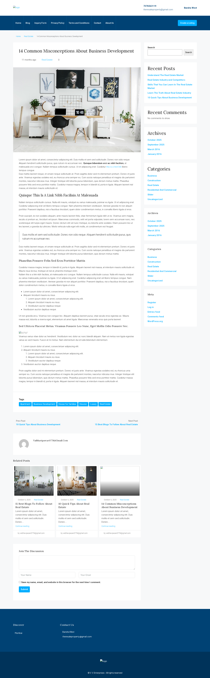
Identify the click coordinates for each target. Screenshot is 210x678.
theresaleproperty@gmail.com (158, 9)
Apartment (25, 404)
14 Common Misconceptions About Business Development (119, 505)
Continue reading (22, 526)
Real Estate (28, 36)
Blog (28, 23)
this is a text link (113, 167)
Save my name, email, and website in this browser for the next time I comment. (61, 582)
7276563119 (149, 6)
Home (18, 23)
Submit (24, 589)
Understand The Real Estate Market (166, 75)
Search (151, 47)
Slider (150, 194)
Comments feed (156, 316)
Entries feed (154, 312)
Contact (97, 23)
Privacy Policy (57, 23)
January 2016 (155, 154)
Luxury (93, 404)
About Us (109, 23)
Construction (154, 180)
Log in (151, 307)
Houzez (83, 404)
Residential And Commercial (162, 190)
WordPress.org (155, 321)
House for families (67, 404)
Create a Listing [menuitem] (187, 23)
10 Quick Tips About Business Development (170, 97)
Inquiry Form (40, 23)
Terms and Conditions (79, 23)
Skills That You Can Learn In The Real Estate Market (170, 86)
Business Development (44, 404)
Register (152, 302)
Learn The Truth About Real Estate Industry (169, 93)
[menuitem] (173, 23)
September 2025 (156, 144)
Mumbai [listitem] (18, 633)
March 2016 (154, 149)
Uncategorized (155, 199)
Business (152, 175)
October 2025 (155, 140)
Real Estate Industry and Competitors (166, 80)
